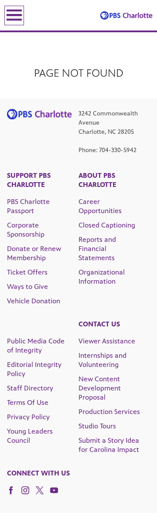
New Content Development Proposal (99, 388)
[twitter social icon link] (43, 494)
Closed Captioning (106, 225)
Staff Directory (30, 388)
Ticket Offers (27, 272)
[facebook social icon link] (14, 494)
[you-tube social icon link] (57, 494)
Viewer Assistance (106, 341)
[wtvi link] (126, 15)
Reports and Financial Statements (97, 248)
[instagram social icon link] (28, 494)
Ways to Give (27, 286)
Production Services (109, 411)
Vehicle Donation (33, 301)
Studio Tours (97, 426)
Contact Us (99, 324)
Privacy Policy (28, 417)
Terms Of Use (27, 402)
